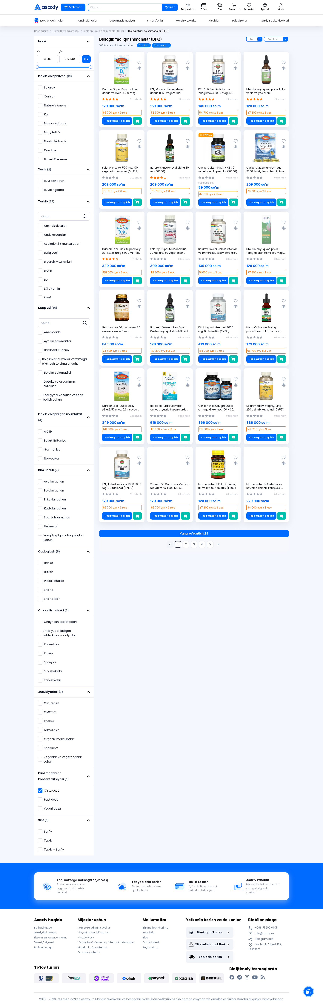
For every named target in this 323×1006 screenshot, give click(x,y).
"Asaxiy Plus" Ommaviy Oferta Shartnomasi (106, 942)
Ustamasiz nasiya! (122, 20)
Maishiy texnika (186, 20)
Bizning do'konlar (209, 932)
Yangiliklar (149, 932)
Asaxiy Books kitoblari (274, 20)
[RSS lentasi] (263, 977)
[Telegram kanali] (239, 977)
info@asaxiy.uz (264, 933)
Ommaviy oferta (89, 952)
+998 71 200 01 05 (266, 927)
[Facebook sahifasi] (231, 977)
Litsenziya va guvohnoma (50, 937)
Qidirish (170, 7)
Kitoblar (214, 20)
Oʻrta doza (160, 45)
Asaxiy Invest (151, 942)
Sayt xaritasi (150, 947)
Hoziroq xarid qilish (117, 121)
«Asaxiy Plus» (86, 937)
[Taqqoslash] (139, 68)
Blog (145, 937)
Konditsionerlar (87, 20)
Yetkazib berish (210, 957)
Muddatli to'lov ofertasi (92, 947)
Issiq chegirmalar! (52, 20)
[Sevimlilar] (139, 62)
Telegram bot (263, 939)
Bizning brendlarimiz (155, 927)
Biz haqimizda (43, 927)
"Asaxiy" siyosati (44, 942)
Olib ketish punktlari (210, 944)
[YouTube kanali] (255, 977)
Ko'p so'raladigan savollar (94, 927)
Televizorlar (239, 20)
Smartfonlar (155, 20)
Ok (86, 59)
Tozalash (144, 45)
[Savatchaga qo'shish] (137, 121)
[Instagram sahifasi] (247, 977)
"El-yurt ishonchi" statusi (93, 932)
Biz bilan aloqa (43, 947)
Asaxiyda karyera (45, 932)
